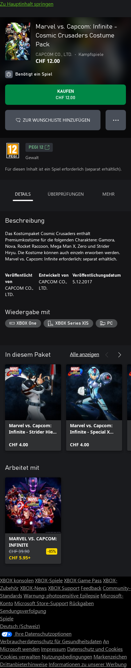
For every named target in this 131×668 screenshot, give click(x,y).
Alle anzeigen (84, 354)
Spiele (6, 618)
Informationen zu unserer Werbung (88, 664)
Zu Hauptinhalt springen (26, 3)
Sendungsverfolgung (23, 610)
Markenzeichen (110, 656)
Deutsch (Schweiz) (20, 626)
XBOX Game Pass (83, 580)
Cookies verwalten (20, 656)
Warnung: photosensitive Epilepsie (61, 595)
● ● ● (116, 120)
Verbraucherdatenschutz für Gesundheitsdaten (51, 641)
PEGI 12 (36, 147)
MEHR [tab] (108, 194)
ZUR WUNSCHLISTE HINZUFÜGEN (56, 120)
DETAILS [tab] (23, 194)
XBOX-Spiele (49, 580)
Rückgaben (81, 603)
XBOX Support (63, 587)
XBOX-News (33, 587)
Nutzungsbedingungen (67, 656)
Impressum (53, 648)
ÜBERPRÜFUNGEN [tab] (66, 194)
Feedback (91, 587)
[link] (33, 407)
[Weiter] (119, 354)
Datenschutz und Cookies (95, 648)
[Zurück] (106, 354)
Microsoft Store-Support (41, 603)
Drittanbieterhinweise (23, 664)
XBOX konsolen (17, 580)
